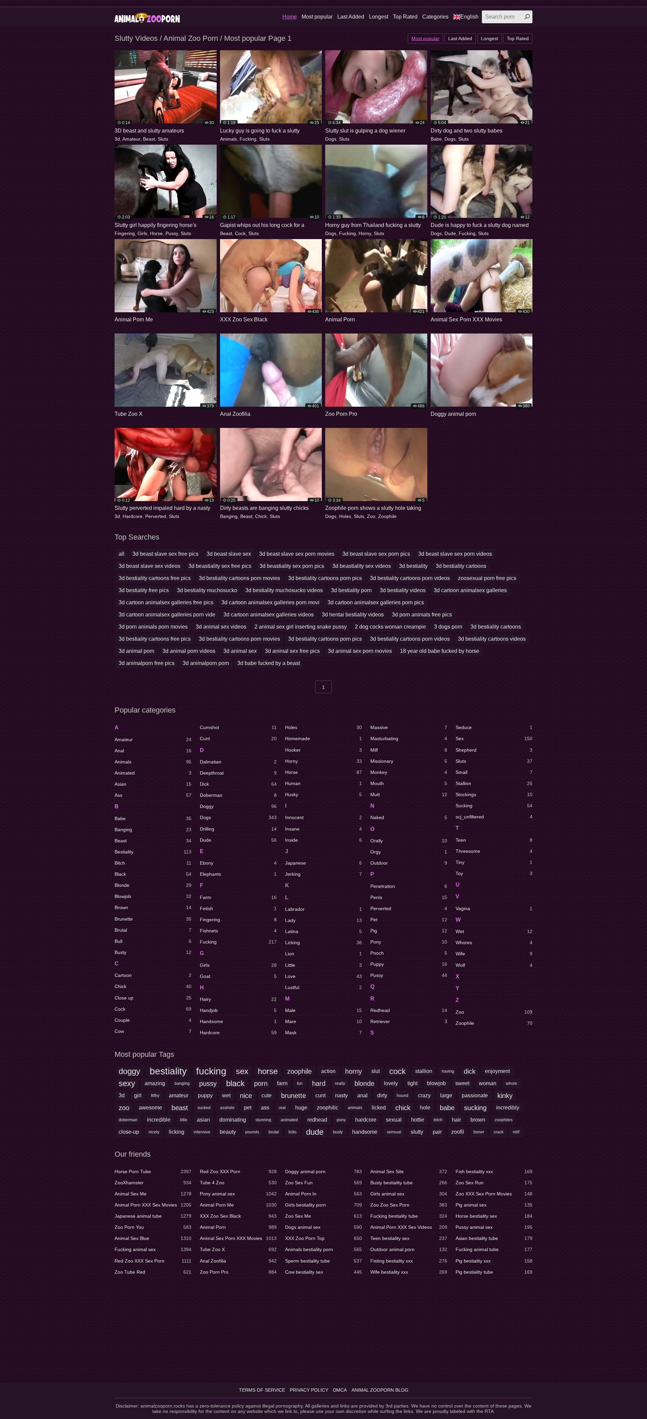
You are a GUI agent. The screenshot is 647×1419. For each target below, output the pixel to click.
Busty (153, 952)
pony (341, 1120)
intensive (202, 1132)
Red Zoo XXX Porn (238, 1171)
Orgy (408, 852)
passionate (475, 1095)
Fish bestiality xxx (494, 1171)
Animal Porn (238, 1227)
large (446, 1095)
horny (353, 1071)
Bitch (153, 863)
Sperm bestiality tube (323, 1261)
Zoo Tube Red (153, 1272)
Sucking (494, 805)
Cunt (238, 738)
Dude (450, 233)
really (340, 1083)
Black (153, 874)
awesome (150, 1107)
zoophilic (327, 1107)
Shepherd (494, 750)
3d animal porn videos (188, 651)
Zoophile (387, 516)
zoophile (299, 1071)
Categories (435, 17)
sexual (394, 1120)
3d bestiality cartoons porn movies (239, 578)
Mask (323, 1032)
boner (478, 1132)
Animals (228, 139)
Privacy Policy (309, 1390)
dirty (382, 1095)
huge (301, 1107)
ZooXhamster (153, 1182)
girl (138, 1095)
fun (300, 1083)
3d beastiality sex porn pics (291, 566)
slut (375, 1071)
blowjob (436, 1083)
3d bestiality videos (403, 590)
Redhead (408, 1010)
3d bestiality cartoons (461, 566)
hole (425, 1107)
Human (323, 783)
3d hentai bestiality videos (353, 614)
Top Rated (405, 17)
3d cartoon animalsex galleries (470, 590)
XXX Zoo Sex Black (238, 1216)
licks (292, 1132)
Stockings (494, 794)
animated (289, 1120)
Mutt (408, 794)
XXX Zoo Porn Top (323, 1238)
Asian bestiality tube (494, 1238)
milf (516, 1132)
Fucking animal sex (153, 1249)
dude (315, 1131)
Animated (153, 773)
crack (498, 1132)
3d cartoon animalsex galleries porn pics (376, 602)
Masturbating (408, 738)
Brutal (153, 930)
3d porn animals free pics (422, 614)
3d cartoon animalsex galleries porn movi (270, 602)
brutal (274, 1132)
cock (397, 1071)
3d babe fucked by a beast (268, 663)
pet (247, 1107)
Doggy (238, 806)
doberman (128, 1120)
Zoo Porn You (153, 1227)
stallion (423, 1071)
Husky (323, 794)
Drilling (238, 829)
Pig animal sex (494, 1205)
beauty (228, 1132)
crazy (424, 1095)
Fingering (125, 233)
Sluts (163, 139)
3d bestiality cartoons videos (492, 639)
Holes (345, 516)
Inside (323, 840)
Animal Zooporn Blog (379, 1390)
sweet (462, 1083)
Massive (408, 727)
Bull (153, 941)
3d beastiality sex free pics (219, 566)
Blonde (153, 885)
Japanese (323, 863)
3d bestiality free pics (144, 590)
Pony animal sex (238, 1193)
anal (362, 1095)
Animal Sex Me (153, 1193)
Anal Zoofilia (238, 1261)
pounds (252, 1132)
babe (447, 1107)
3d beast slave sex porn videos (455, 554)
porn (261, 1083)
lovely (391, 1083)
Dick (238, 784)
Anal (153, 750)
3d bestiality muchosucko (207, 590)
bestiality (168, 1071)
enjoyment (497, 1071)
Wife (494, 953)
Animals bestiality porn (323, 1249)
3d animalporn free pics (147, 663)
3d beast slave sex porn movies (296, 554)
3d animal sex (240, 651)
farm (282, 1083)
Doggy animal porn (323, 1171)
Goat (238, 976)
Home (289, 17)
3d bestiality (413, 566)
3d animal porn (136, 651)
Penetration (408, 886)
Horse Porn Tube (153, 1171)
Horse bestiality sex (494, 1216)
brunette (293, 1095)
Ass (153, 795)
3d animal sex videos (221, 627)
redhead (317, 1120)
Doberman (238, 795)
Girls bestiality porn (323, 1205)
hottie (417, 1120)
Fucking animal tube (494, 1249)
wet (226, 1095)
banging (182, 1083)
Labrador (323, 909)
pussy (208, 1083)
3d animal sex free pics (292, 651)
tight (412, 1083)
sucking (475, 1107)
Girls (142, 233)
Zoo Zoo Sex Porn (408, 1205)
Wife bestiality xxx (408, 1272)
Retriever (408, 1021)
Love (323, 976)
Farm (238, 897)
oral (282, 1107)
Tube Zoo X (238, 1249)
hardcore (365, 1120)
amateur (178, 1095)
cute (266, 1095)
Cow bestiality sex (323, 1272)
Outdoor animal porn (408, 1249)
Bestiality (153, 852)
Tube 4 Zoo (238, 1182)
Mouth (408, 783)
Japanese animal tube (153, 1216)
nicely (154, 1132)
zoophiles (504, 1120)
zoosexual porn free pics (487, 578)
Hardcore (133, 516)
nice (246, 1095)
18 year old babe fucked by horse (439, 651)
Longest (378, 17)
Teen (494, 840)
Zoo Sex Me (323, 1216)
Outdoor (408, 863)
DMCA (340, 1390)
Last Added (350, 17)
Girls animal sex (408, 1193)
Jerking (323, 874)
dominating (232, 1120)
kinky (505, 1095)
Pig (408, 930)
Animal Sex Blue (153, 1238)
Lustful (323, 987)
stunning (263, 1120)
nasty (341, 1095)
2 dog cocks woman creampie (390, 627)
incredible (159, 1120)
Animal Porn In (323, 1193)
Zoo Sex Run (494, 1182)
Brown (153, 907)
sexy (127, 1083)
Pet (408, 919)
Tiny (494, 862)
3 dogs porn (448, 627)
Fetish (238, 908)
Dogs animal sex (323, 1227)
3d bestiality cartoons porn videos (410, 578)
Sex (494, 738)
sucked (204, 1107)
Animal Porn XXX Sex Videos (408, 1227)
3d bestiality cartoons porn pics (325, 578)
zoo (124, 1107)
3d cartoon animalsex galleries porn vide (167, 614)
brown (477, 1120)
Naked (408, 817)
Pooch (408, 953)
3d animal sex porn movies (360, 651)
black (235, 1083)
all (121, 554)
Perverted (155, 516)
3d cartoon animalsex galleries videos (268, 614)
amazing (155, 1083)
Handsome (238, 1021)
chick (402, 1107)
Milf (408, 750)
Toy (494, 873)
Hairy (238, 999)
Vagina (494, 908)
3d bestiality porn (351, 590)
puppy (205, 1095)
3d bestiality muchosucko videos (284, 590)
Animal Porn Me (238, 1205)
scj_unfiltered (494, 816)
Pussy (171, 233)
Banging (229, 516)
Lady (323, 920)
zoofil (457, 1132)
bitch (438, 1120)
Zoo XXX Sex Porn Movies (494, 1193)
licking (176, 1132)
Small (494, 772)
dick (469, 1071)
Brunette (153, 919)
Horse (156, 233)
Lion (323, 953)
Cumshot (238, 727)
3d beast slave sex (229, 554)
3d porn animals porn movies (153, 627)
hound (402, 1095)
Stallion (494, 783)
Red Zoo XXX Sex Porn (153, 1261)
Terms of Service (262, 1390)
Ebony (238, 863)
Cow (153, 1031)
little (183, 1120)
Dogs (330, 139)
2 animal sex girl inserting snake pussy (300, 627)
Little (323, 965)
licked (379, 1107)
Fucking (248, 139)
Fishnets (238, 930)
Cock (240, 233)
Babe (436, 139)
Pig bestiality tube (494, 1272)
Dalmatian (238, 761)
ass (265, 1107)
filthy (155, 1095)
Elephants (238, 874)
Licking (323, 942)
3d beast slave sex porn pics (376, 554)
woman (487, 1083)
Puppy (408, 964)
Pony (408, 942)
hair (456, 1120)
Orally (408, 840)
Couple (153, 1020)
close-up (129, 1132)
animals (355, 1107)
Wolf (494, 965)
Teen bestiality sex (408, 1238)
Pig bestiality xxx (494, 1261)
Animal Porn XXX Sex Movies (153, 1205)
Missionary (408, 761)
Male (323, 1010)
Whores (494, 942)
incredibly (507, 1107)
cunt (320, 1095)
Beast (149, 139)
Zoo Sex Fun (323, 1182)
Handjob (238, 1010)
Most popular (317, 17)
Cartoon (153, 975)
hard (319, 1083)
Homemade (323, 738)
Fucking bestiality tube (408, 1216)
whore (511, 1083)
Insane (323, 829)
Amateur (131, 139)
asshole (227, 1107)
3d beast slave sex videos (149, 566)
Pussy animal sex (494, 1227)
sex (242, 1071)
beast (180, 1107)
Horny (365, 233)
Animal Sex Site (408, 1171)
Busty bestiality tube (408, 1182)
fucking (211, 1071)
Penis (408, 897)
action (328, 1071)
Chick (261, 516)
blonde (364, 1083)
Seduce (494, 727)
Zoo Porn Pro (238, 1272)
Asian (153, 784)
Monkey (408, 772)
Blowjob (153, 896)
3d (117, 139)
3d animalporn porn (206, 663)
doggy (129, 1071)
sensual (394, 1132)
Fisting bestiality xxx (408, 1261)
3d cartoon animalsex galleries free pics (166, 602)
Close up (153, 998)
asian (203, 1120)
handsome (364, 1132)
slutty (417, 1132)
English (469, 17)
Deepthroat (238, 773)
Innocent (323, 817)
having (448, 1071)
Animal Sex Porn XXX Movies (238, 1238)
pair (437, 1132)
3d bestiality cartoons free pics (155, 578)
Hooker (323, 750)
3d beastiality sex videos (361, 566)
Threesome (494, 851)
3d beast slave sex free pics (165, 554)
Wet (494, 931)
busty (338, 1132)
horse (268, 1071)
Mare (323, 1021)
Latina (323, 931)
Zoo (371, 516)
